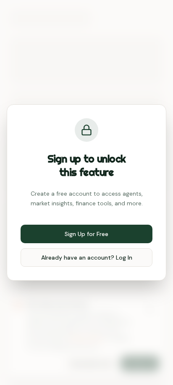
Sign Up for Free (86, 234)
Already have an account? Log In (86, 257)
